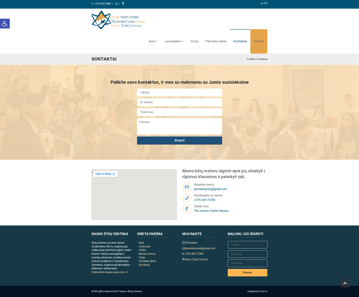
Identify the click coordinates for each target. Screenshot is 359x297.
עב (261, 3)
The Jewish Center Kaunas (211, 211)
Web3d (263, 291)
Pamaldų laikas (147, 261)
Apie (141, 243)
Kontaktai (144, 265)
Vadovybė (144, 246)
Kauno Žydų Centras (196, 259)
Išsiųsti (180, 140)
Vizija (142, 258)
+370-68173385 (102, 3)
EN (265, 3)
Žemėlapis (192, 243)
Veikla (142, 250)
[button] (5, 23)
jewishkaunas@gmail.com (210, 189)
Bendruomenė (147, 254)
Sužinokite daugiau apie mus (108, 272)
